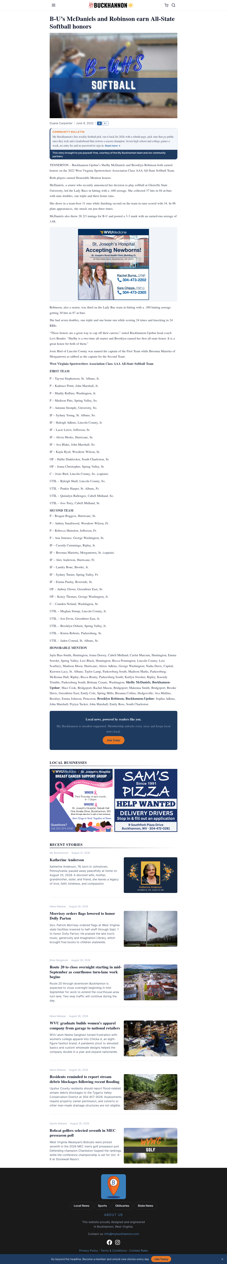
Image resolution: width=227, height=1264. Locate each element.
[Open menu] (53, 5)
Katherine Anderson (67, 860)
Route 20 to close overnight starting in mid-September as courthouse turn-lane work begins (85, 972)
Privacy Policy (88, 1250)
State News (145, 1205)
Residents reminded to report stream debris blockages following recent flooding (84, 1079)
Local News (81, 1205)
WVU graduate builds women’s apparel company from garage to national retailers (85, 1025)
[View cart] (166, 5)
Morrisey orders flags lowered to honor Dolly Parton (82, 915)
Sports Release (58, 1123)
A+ (105, 123)
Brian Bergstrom (59, 960)
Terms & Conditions (114, 1250)
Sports (102, 1205)
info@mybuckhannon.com (121, 1234)
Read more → (112, 145)
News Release (58, 906)
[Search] (173, 5)
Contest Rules (138, 1250)
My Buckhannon (59, 852)
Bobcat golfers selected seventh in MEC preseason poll (83, 1132)
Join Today (161, 1259)
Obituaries (122, 1205)
